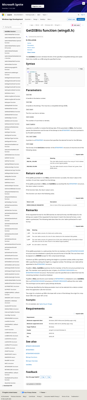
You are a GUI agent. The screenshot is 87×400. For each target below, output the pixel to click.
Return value (31, 47)
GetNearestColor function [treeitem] (12, 124)
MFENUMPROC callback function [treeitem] (11, 374)
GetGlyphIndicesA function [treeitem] (12, 77)
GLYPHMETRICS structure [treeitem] (12, 286)
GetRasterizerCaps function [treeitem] (12, 170)
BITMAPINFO (66, 130)
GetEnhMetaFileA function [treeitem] (12, 34)
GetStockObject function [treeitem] (12, 185)
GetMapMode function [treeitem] (11, 105)
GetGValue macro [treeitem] (10, 93)
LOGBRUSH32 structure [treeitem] (11, 336)
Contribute (32, 396)
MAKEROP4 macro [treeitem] (10, 357)
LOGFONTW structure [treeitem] (11, 342)
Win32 (37, 25)
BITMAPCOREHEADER (67, 270)
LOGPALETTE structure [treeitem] (11, 345)
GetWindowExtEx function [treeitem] (12, 274)
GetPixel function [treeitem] (9, 161)
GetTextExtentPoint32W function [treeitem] (11, 235)
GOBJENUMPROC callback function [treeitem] (12, 293)
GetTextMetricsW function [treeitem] (12, 265)
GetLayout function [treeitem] (10, 102)
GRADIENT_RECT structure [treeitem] (12, 297)
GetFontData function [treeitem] (11, 64)
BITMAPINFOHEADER (77, 251)
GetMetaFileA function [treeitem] (11, 108)
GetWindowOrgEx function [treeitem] (12, 277)
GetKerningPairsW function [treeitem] (12, 99)
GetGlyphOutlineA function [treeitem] (12, 84)
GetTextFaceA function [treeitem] (11, 252)
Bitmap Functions (31, 357)
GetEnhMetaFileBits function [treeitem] (13, 37)
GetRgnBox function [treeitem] (10, 176)
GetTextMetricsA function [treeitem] (12, 262)
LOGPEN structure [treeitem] (10, 348)
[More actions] (82, 25)
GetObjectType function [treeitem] (11, 138)
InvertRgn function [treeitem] (10, 315)
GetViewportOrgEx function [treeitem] (12, 271)
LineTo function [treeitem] (9, 329)
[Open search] (78, 14)
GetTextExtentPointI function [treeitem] (13, 244)
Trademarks (74, 396)
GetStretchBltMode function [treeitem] (13, 188)
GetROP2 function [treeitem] (10, 179)
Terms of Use (65, 396)
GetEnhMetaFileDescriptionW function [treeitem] (12, 47)
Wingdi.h (57, 25)
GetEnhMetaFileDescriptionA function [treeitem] (13, 42)
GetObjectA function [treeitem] (10, 135)
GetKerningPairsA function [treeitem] (12, 96)
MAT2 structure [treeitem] (9, 363)
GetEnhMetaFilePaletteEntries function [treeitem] (13, 57)
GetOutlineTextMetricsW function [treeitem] (12, 151)
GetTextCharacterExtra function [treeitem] (11, 206)
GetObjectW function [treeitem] (11, 141)
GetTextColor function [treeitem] (11, 210)
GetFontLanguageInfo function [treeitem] (11, 68)
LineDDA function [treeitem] (10, 321)
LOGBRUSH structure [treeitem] (11, 332)
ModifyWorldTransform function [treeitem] (11, 379)
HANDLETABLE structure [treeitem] (11, 309)
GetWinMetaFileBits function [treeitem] (13, 280)
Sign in (83, 14)
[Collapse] (21, 23)
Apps (32, 25)
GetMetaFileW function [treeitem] (11, 114)
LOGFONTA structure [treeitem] (11, 339)
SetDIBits (29, 365)
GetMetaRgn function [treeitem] (11, 118)
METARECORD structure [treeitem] (11, 369)
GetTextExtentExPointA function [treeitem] (11, 214)
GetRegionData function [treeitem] (11, 173)
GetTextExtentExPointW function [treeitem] (11, 225)
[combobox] (11, 27)
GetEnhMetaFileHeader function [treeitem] (11, 52)
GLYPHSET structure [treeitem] (10, 289)
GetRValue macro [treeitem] (10, 182)
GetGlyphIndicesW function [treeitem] (12, 81)
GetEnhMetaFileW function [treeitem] (12, 61)
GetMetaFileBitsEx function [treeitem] (12, 111)
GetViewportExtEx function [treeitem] (12, 268)
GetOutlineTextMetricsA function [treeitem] (11, 145)
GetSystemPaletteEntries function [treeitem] (12, 193)
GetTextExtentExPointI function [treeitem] (11, 219)
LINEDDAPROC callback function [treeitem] (11, 325)
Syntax (29, 43)
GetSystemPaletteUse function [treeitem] (11, 198)
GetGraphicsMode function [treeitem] (12, 90)
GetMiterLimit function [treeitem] (11, 121)
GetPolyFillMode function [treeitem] (12, 164)
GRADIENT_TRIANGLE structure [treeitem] (11, 302)
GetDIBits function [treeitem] (10, 31)
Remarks (29, 50)
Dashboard (81, 19)
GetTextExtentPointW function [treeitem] (11, 248)
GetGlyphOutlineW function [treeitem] (12, 87)
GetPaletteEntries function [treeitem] (12, 155)
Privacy (39, 396)
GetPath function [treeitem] (9, 158)
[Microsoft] (3, 15)
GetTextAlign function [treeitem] (11, 202)
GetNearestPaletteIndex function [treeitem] (11, 128)
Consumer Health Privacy (51, 396)
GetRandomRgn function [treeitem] (12, 167)
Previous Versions (16, 396)
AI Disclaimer (5, 396)
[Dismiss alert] (83, 3)
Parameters (30, 45)
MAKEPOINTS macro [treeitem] (10, 354)
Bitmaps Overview (32, 361)
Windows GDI (49, 25)
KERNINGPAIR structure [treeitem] (11, 318)
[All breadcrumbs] (27, 25)
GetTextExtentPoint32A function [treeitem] (11, 230)
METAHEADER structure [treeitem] (11, 366)
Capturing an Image (45, 304)
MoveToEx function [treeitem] (10, 383)
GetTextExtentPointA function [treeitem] (10, 240)
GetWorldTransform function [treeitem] (13, 283)
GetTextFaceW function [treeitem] (11, 255)
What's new (71, 19)
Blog (24, 396)
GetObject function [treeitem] (10, 132)
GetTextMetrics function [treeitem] (11, 258)
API (42, 25)
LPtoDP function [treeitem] (9, 351)
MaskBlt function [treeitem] (9, 360)
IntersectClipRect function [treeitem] (12, 312)
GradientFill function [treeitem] (10, 306)
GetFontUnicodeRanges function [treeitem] (11, 73)
